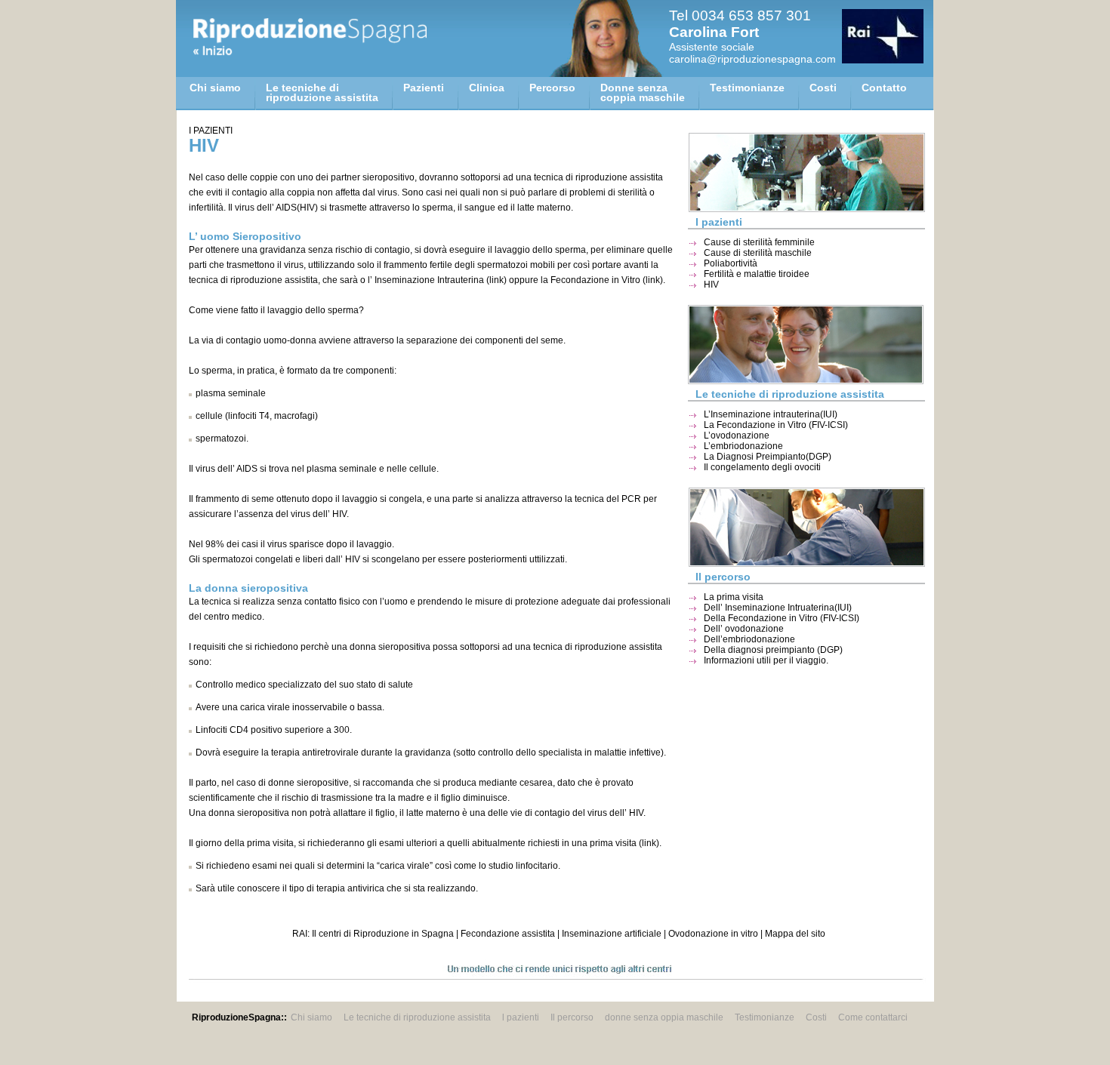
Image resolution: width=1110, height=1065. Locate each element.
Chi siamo (215, 88)
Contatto (884, 88)
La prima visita (733, 597)
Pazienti (423, 88)
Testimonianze (747, 88)
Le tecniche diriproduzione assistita (322, 92)
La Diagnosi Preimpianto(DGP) (767, 456)
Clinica (486, 88)
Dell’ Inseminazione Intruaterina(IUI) (778, 607)
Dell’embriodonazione (749, 639)
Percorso (552, 88)
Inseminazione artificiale (611, 933)
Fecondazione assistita (508, 933)
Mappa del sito (795, 933)
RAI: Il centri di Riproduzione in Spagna (373, 933)
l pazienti (520, 1017)
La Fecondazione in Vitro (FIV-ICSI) (776, 425)
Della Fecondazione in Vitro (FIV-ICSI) (781, 618)
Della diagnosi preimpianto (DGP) (773, 650)
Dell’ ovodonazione (744, 628)
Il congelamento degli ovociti (762, 467)
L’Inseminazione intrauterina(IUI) (770, 414)
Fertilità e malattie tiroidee (756, 274)
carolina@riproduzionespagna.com (752, 59)
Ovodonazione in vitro (713, 933)
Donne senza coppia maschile (642, 92)
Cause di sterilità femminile (759, 242)
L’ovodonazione (736, 435)
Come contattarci (873, 1017)
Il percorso (572, 1017)
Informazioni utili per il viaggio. (766, 660)
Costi (823, 88)
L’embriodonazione (743, 446)
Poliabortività (730, 263)
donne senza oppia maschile (664, 1017)
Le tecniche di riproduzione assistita (417, 1017)
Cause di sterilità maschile (758, 253)
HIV (711, 284)
